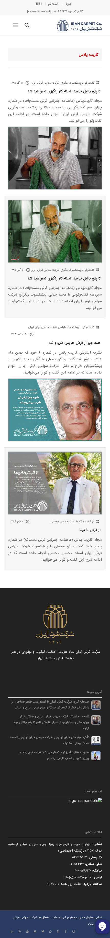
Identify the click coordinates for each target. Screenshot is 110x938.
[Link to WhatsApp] (50, 931)
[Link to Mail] (35, 931)
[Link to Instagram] (73, 931)
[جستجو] (26, 25)
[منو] (16, 25)
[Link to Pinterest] (58, 931)
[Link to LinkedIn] (12, 931)
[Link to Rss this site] (20, 931)
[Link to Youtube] (27, 931)
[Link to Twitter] (43, 931)
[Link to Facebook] (66, 931)
